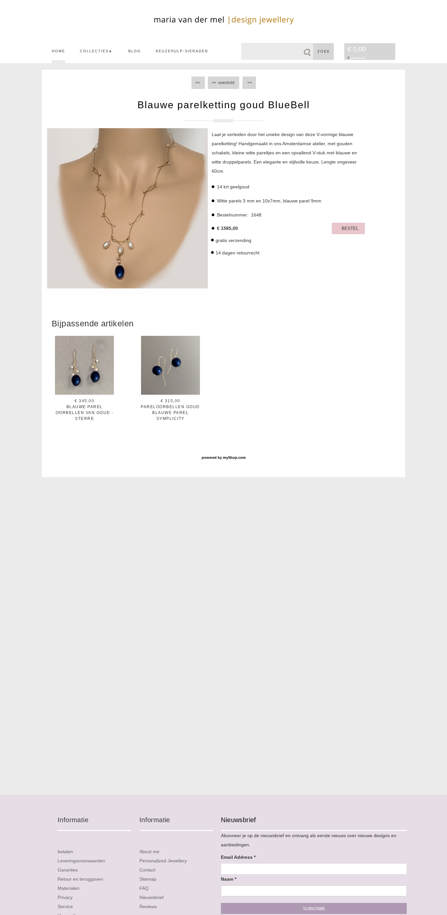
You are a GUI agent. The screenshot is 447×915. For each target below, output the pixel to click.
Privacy (65, 897)
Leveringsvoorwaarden (81, 860)
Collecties (94, 51)
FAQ (144, 888)
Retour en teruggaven (80, 879)
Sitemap (147, 879)
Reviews (148, 906)
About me (149, 851)
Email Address (238, 857)
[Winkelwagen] (385, 51)
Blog (134, 51)
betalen (65, 851)
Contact (147, 869)
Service (65, 906)
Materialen (69, 888)
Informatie (73, 819)
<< (198, 82)
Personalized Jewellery (163, 860)
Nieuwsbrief (151, 897)
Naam (228, 879)
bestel (350, 228)
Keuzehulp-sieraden (182, 51)
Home (58, 51)
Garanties (68, 869)
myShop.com (234, 457)
